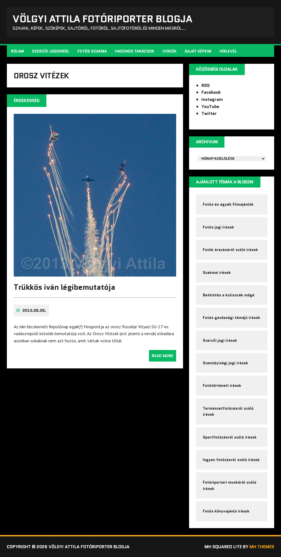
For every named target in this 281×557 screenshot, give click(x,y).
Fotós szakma (92, 51)
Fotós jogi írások (218, 227)
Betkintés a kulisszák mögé (228, 295)
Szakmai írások (217, 272)
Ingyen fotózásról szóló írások (231, 459)
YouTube (210, 106)
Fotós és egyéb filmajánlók (228, 204)
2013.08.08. (34, 310)
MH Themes (261, 547)
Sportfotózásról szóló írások (230, 437)
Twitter (209, 113)
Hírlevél (228, 51)
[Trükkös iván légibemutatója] (95, 272)
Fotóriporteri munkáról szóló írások (229, 485)
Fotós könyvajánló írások (226, 511)
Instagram (212, 99)
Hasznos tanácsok (134, 51)
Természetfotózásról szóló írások (228, 411)
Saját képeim (198, 51)
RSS (205, 85)
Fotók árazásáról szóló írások (230, 249)
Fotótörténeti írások (222, 385)
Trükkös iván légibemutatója (64, 287)
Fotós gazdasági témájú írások (231, 317)
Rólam (17, 51)
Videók (169, 51)
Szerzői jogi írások (220, 340)
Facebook (211, 92)
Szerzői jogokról (50, 51)
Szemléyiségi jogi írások (225, 363)
